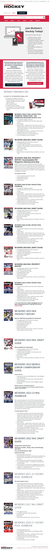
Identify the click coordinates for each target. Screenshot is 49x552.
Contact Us (35, 547)
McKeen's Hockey (14, 6)
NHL (19, 20)
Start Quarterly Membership (14, 84)
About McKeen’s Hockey (21, 547)
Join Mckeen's (22, 12)
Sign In (13, 12)
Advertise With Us (29, 547)
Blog (31, 20)
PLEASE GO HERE (18, 305)
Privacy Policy (40, 547)
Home (6, 20)
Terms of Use (45, 547)
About (12, 20)
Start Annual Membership (35, 83)
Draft (24, 20)
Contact (37, 20)
